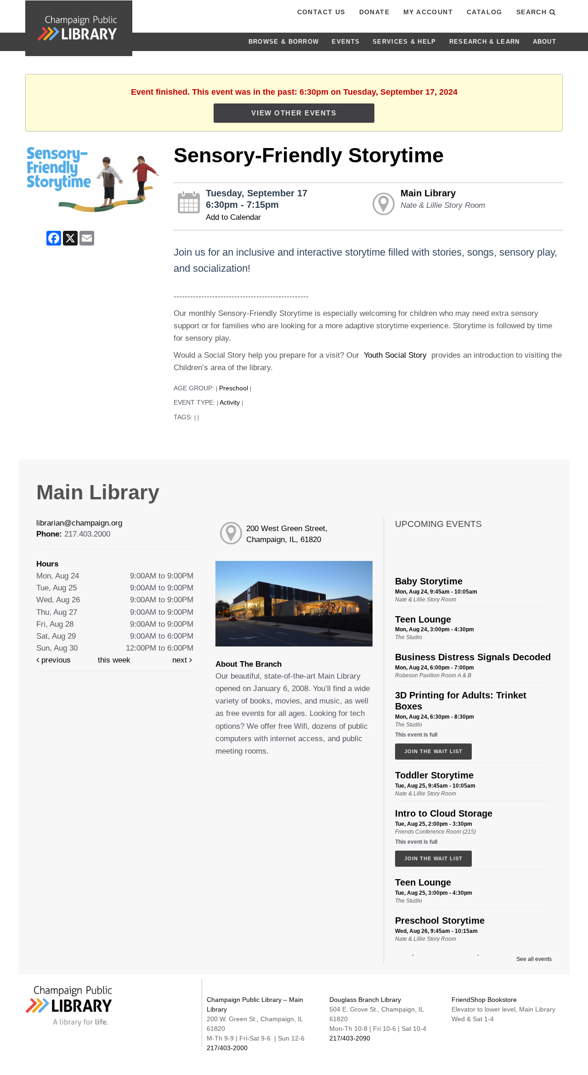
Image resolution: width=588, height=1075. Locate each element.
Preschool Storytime (440, 920)
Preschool (233, 388)
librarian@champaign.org (79, 523)
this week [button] (114, 660)
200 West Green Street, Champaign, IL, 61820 (287, 534)
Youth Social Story (395, 355)
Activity (230, 402)
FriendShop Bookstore (484, 999)
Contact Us (321, 12)
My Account (428, 12)
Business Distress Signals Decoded (473, 657)
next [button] (180, 660)
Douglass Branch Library (365, 999)
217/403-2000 (227, 1048)
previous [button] (55, 660)
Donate (374, 12)
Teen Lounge (423, 619)
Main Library (428, 193)
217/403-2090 (349, 1038)
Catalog (485, 12)
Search (532, 12)
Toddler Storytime (434, 775)
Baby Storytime (429, 581)
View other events (293, 113)
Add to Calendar (233, 217)
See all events (534, 959)
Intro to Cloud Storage (443, 813)
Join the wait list (433, 751)
